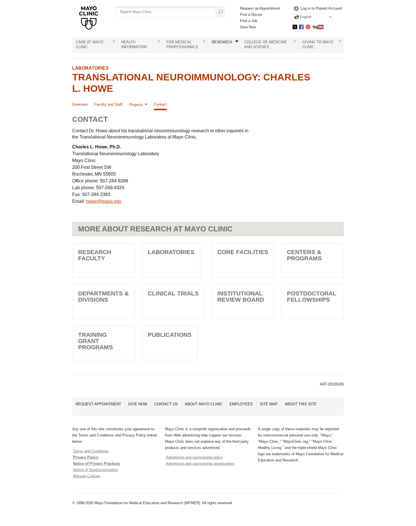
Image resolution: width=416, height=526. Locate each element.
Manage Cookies (86, 476)
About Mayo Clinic (203, 404)
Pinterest (308, 26)
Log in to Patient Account (321, 8)
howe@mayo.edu (103, 201)
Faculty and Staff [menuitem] (108, 104)
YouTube (318, 26)
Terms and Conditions (91, 451)
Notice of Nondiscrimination (95, 470)
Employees (241, 404)
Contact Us (166, 404)
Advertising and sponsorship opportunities (200, 463)
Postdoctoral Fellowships (311, 296)
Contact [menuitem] (160, 104)
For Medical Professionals (182, 44)
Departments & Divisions (103, 296)
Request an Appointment (260, 8)
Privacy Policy (85, 457)
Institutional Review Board (240, 296)
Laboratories (90, 68)
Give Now (248, 27)
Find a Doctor (251, 14)
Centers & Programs (304, 255)
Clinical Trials (173, 293)
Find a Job (248, 21)
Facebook (301, 26)
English (306, 17)
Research (222, 42)
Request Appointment (98, 404)
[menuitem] (317, 8)
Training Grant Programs (95, 340)
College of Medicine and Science (265, 44)
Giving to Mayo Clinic (317, 44)
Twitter (295, 26)
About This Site (301, 404)
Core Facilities (242, 252)
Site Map (269, 404)
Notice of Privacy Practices (96, 463)
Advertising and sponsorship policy (194, 457)
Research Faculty (94, 255)
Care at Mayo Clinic (89, 44)
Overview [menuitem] (79, 104)
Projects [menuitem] (136, 105)
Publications (170, 334)
